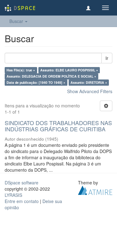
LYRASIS (13, 195)
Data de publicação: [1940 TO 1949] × (36, 82)
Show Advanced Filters (89, 91)
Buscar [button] (16, 21)
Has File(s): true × (21, 70)
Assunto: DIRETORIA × (89, 82)
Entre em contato (22, 201)
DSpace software (21, 182)
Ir (106, 58)
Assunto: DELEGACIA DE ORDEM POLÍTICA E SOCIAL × (51, 76)
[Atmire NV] (95, 189)
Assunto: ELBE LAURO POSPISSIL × (69, 70)
